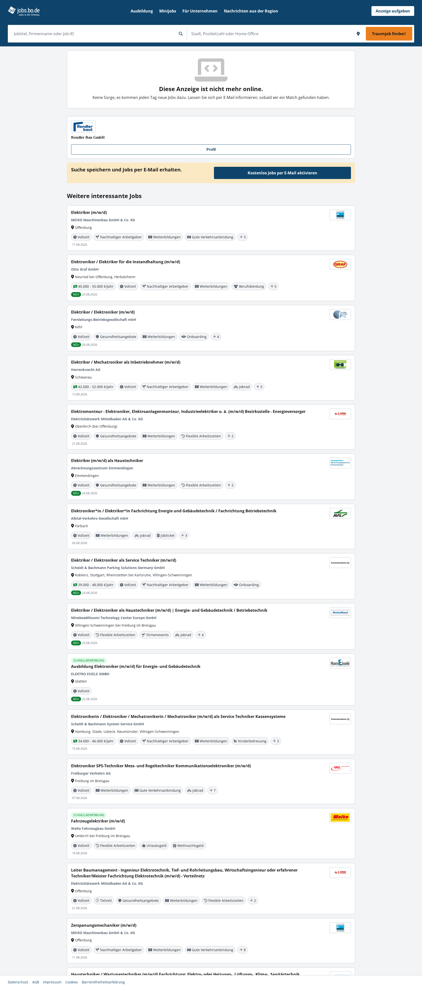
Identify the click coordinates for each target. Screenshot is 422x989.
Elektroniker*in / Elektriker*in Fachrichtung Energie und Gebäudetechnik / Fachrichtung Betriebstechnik (173, 511)
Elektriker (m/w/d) (89, 212)
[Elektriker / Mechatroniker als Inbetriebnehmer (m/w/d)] (211, 377)
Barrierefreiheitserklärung (103, 982)
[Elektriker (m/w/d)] (211, 228)
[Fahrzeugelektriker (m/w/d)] (211, 833)
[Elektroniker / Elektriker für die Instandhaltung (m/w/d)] (211, 278)
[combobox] (93, 34)
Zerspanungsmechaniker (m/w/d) (103, 925)
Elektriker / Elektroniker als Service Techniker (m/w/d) (123, 560)
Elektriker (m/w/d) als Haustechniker (107, 460)
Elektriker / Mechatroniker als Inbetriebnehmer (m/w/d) (125, 362)
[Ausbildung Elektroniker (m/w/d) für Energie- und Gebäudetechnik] (211, 679)
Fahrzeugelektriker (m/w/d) (98, 821)
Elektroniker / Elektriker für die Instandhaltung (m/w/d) (125, 261)
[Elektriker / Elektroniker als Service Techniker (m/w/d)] (211, 576)
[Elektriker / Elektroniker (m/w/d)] (211, 328)
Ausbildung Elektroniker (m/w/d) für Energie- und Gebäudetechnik (135, 666)
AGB (35, 982)
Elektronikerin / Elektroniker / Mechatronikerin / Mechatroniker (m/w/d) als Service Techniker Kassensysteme (178, 716)
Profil (211, 149)
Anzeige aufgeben (393, 11)
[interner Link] (24, 11)
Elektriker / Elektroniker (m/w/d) (103, 312)
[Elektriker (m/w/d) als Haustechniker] (211, 477)
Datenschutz (18, 982)
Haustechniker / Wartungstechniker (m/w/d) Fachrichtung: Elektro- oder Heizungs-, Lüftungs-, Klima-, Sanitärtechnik (185, 974)
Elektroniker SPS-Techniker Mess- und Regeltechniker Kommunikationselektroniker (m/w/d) (161, 765)
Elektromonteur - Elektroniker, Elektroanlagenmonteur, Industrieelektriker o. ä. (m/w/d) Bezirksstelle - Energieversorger (188, 411)
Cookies (71, 982)
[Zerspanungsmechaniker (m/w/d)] (211, 940)
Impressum (52, 982)
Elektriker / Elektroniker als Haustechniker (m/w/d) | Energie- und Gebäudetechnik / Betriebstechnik (169, 610)
